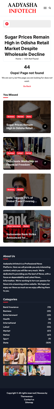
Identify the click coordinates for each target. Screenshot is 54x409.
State (29, 117)
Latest (20, 153)
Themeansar (27, 396)
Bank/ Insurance (14, 226)
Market (20, 117)
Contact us (29, 399)
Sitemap (29, 402)
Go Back (27, 86)
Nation (28, 153)
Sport (6, 338)
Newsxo (41, 393)
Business (11, 117)
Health (6, 319)
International (9, 323)
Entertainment (10, 315)
